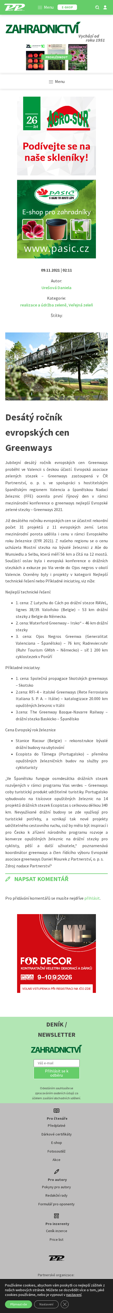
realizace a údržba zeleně (43, 305)
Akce (56, 1159)
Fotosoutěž (56, 1151)
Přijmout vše (18, 1304)
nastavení (73, 1294)
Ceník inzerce (56, 1230)
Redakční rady (56, 1195)
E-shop (56, 1142)
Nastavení (46, 1304)
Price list (56, 1239)
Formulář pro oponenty (56, 1204)
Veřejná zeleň (81, 305)
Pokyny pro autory (56, 1187)
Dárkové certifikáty (57, 1134)
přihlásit (92, 898)
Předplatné (56, 1125)
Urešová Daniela (56, 287)
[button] (57, 1073)
